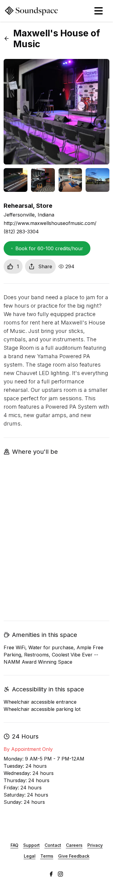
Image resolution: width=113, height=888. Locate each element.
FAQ (14, 845)
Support (31, 845)
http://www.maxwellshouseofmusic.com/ (50, 223)
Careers (74, 845)
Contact (53, 845)
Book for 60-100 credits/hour (49, 248)
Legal (30, 856)
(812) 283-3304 (21, 232)
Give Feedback (73, 856)
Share (45, 266)
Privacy (95, 845)
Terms (46, 856)
